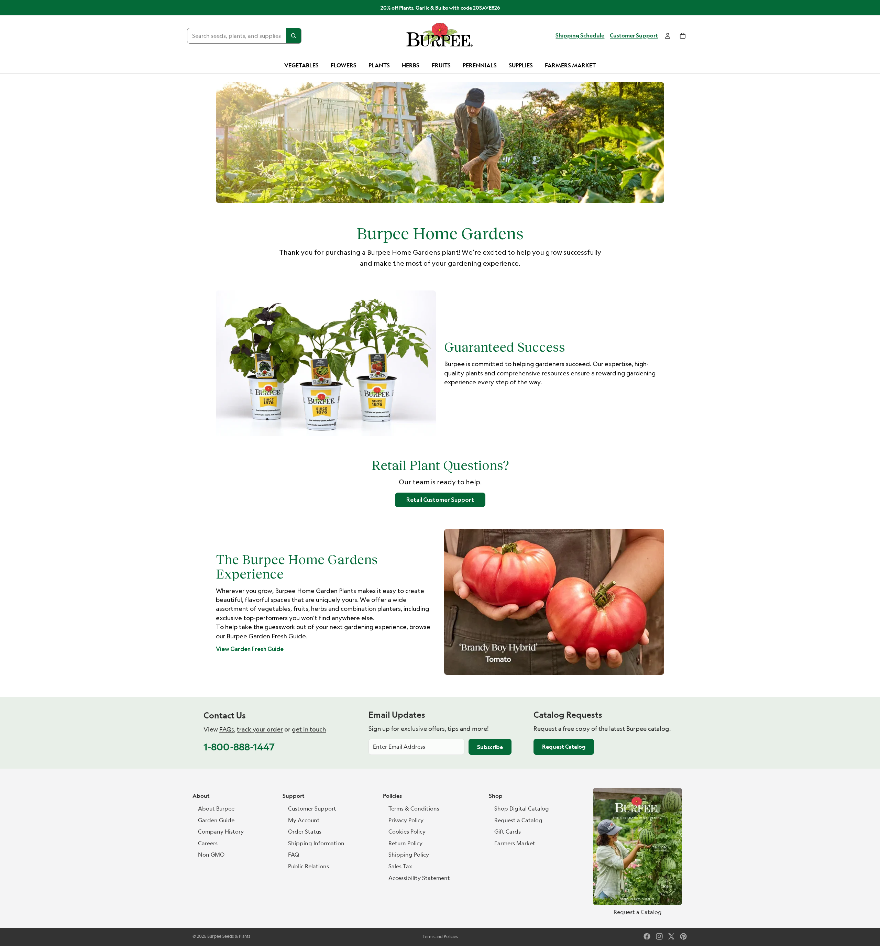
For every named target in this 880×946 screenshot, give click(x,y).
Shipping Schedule (580, 35)
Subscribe (490, 747)
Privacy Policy (406, 820)
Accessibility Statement (419, 877)
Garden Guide (216, 820)
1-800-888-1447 (239, 747)
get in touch (309, 729)
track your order (260, 729)
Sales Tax (400, 866)
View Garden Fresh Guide (250, 649)
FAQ (293, 854)
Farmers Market (514, 843)
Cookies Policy (407, 831)
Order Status (304, 831)
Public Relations (308, 866)
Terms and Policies (440, 936)
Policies (392, 795)
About (201, 795)
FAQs (226, 729)
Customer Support (634, 35)
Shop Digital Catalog (521, 808)
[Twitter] (671, 936)
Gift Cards (507, 831)
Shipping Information (316, 843)
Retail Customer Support (440, 499)
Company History (221, 831)
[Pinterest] (683, 936)
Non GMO (211, 854)
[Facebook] (647, 936)
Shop (496, 795)
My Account (304, 820)
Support (294, 795)
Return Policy (405, 843)
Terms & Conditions (413, 808)
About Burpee (216, 808)
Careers (208, 843)
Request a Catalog (518, 820)
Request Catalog (563, 746)
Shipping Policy (408, 854)
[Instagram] (659, 936)
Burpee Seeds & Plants (228, 936)
